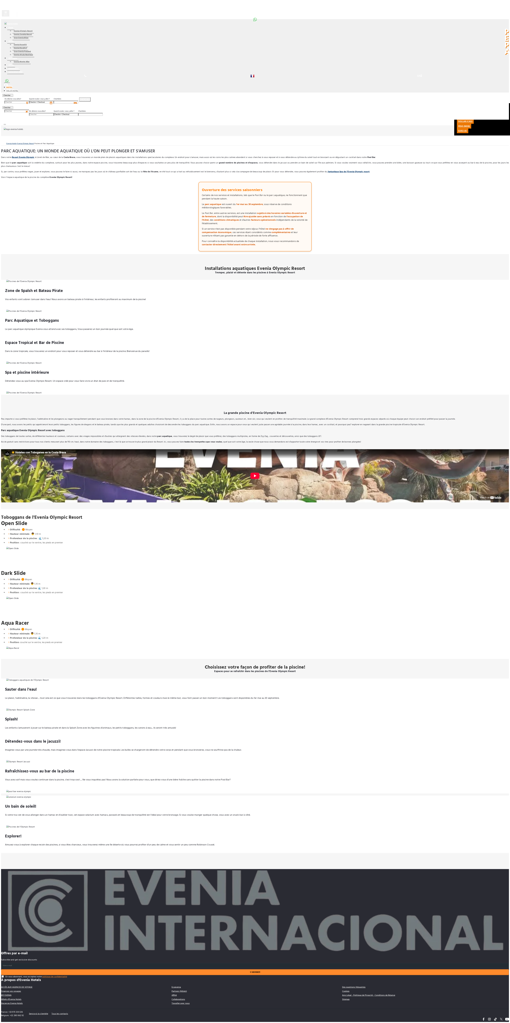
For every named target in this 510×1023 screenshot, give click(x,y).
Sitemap (346, 999)
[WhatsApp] (255, 19)
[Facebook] (483, 1019)
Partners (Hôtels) (179, 991)
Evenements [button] (13, 68)
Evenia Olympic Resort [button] (23, 31)
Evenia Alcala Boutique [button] (23, 54)
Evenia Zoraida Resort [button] (23, 34)
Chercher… (7, 95)
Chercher (84, 99)
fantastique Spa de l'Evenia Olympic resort (348, 171)
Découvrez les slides (255, 258)
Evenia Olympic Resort (25, 143)
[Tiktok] (495, 1019)
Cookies (345, 991)
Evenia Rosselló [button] (20, 44)
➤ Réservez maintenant (255, 864)
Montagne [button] (12, 58)
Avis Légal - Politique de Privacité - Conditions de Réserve (368, 995)
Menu (6, 15)
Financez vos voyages (11, 991)
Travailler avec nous (181, 1003)
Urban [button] (11, 41)
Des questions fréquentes (354, 987)
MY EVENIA (6, 995)
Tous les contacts (60, 1014)
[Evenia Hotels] (11, 24)
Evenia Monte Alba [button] (21, 61)
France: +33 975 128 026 (12, 1012)
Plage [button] (10, 27)
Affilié (174, 995)
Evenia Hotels (11, 143)
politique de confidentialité (54, 976)
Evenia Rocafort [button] (20, 48)
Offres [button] (11, 65)
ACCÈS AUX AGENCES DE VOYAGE (16, 987)
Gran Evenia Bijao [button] (21, 37)
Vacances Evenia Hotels (12, 1003)
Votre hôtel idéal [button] (15, 71)
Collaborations (178, 999)
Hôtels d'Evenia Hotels (11, 999)
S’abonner (255, 972)
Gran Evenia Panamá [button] (22, 51)
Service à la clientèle (38, 1014)
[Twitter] (501, 1019)
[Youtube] (507, 1019)
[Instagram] (489, 1019)
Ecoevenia (176, 987)
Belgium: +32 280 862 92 (12, 1015)
